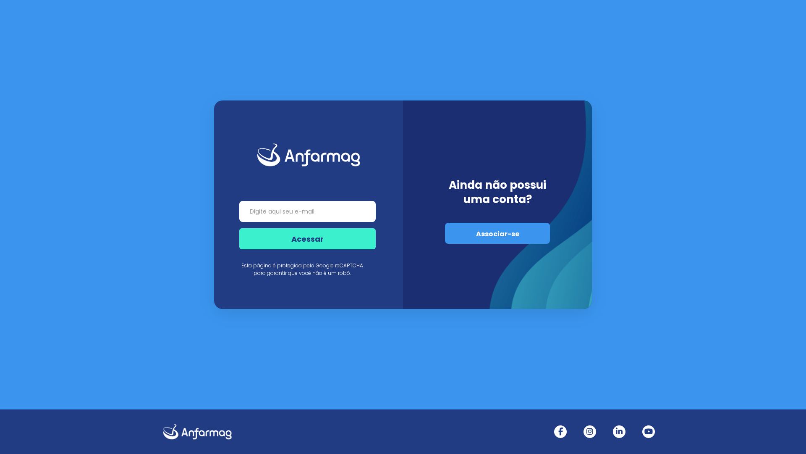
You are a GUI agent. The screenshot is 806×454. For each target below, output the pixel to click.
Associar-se (497, 234)
